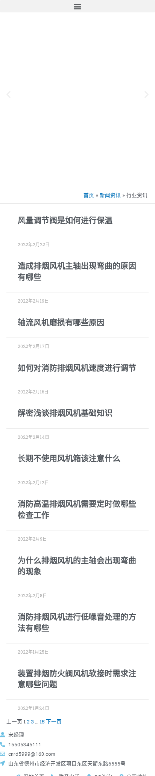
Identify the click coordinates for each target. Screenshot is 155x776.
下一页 (54, 721)
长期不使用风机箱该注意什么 (69, 458)
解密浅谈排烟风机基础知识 (65, 412)
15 (42, 721)
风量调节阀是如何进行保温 (65, 220)
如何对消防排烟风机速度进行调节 (77, 367)
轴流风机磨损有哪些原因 (61, 322)
